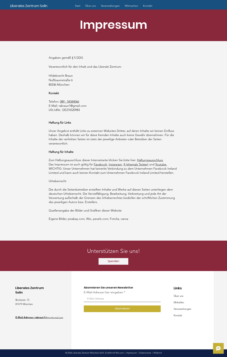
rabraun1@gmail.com (72, 106)
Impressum (131, 353)
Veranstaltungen (182, 308)
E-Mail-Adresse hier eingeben (103, 292)
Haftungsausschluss (150, 160)
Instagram (115, 164)
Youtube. (161, 164)
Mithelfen (179, 302)
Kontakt (178, 315)
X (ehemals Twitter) (135, 164)
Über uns (178, 295)
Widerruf (158, 353)
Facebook (100, 164)
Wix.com (120, 353)
